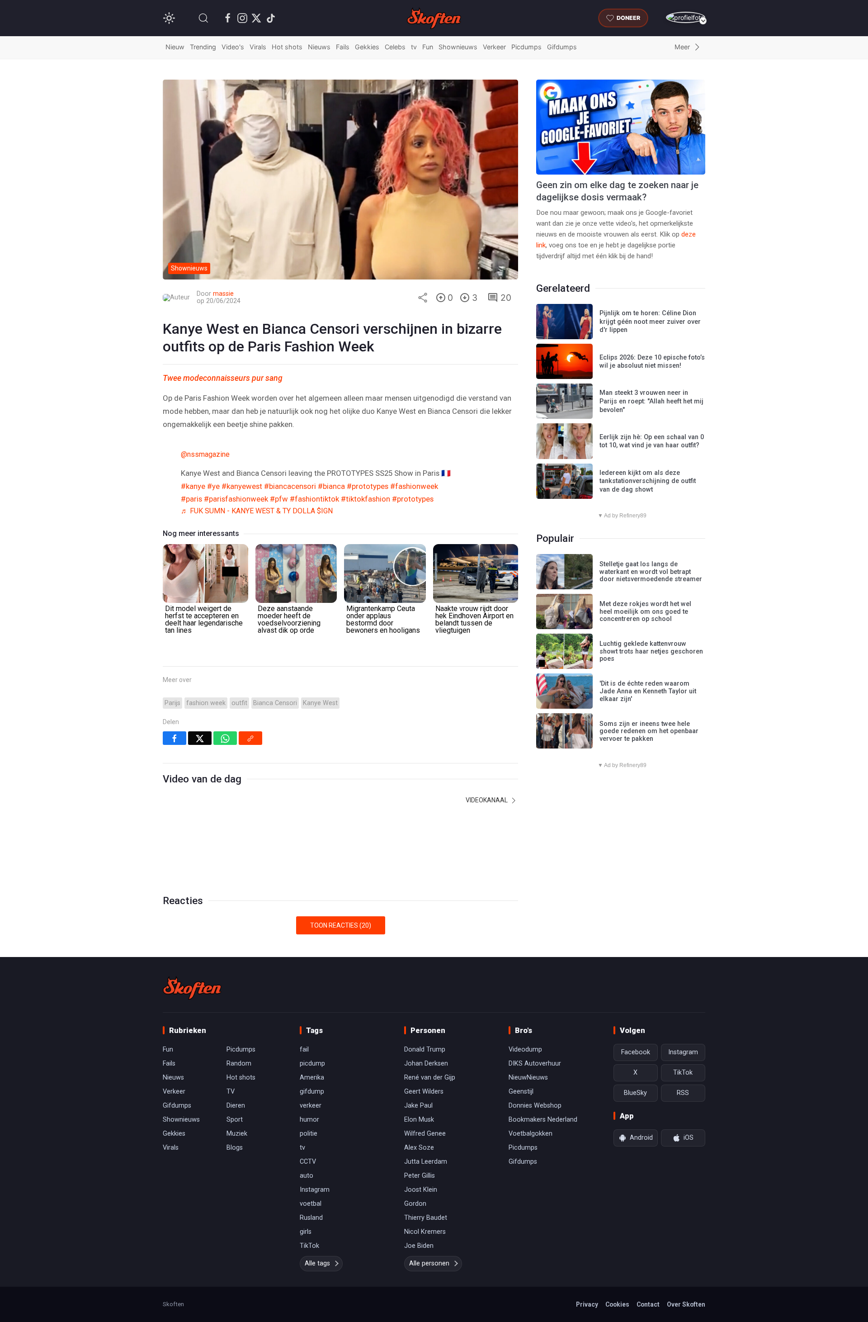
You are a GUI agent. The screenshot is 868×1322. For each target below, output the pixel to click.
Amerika (312, 1077)
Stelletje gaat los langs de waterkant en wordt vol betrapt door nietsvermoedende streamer (650, 571)
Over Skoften (686, 1304)
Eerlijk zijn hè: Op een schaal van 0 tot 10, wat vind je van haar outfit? (651, 441)
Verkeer (494, 47)
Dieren (235, 1105)
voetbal (310, 1204)
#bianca (331, 486)
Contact (648, 1304)
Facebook (635, 1052)
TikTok (309, 1246)
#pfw (279, 498)
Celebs (395, 47)
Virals (258, 47)
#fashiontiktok (314, 498)
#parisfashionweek (236, 498)
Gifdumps (562, 47)
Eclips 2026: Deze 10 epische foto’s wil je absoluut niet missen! (652, 362)
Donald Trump (424, 1049)
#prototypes (367, 486)
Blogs (234, 1147)
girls (305, 1232)
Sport (234, 1119)
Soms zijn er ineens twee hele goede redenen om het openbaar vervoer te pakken (648, 731)
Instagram (315, 1190)
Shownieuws (458, 47)
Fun (427, 47)
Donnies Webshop (535, 1105)
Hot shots (287, 47)
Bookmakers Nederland (543, 1119)
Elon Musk (419, 1119)
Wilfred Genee (425, 1133)
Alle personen (429, 1263)
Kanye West (320, 703)
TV (230, 1091)
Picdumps (526, 47)
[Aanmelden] (685, 17)
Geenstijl (521, 1091)
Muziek (236, 1133)
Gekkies (367, 47)
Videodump (525, 1049)
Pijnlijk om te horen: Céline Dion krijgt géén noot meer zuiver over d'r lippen (650, 321)
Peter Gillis (419, 1176)
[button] (203, 18)
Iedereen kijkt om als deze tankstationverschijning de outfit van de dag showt (647, 481)
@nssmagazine (205, 454)
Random (238, 1063)
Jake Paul (418, 1105)
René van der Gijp (429, 1077)
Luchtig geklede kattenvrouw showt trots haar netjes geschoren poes (651, 651)
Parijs (172, 703)
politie (308, 1133)
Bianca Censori (275, 703)
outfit (239, 703)
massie (223, 294)
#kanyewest (242, 486)
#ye (213, 486)
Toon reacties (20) (340, 925)
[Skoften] (192, 988)
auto (306, 1176)
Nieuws (319, 47)
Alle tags (317, 1263)
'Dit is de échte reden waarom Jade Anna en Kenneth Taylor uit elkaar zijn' (647, 691)
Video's (233, 47)
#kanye (193, 486)
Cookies (617, 1304)
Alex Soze (419, 1147)
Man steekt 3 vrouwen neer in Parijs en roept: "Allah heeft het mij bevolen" (651, 401)
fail (304, 1049)
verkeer (310, 1105)
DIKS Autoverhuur (535, 1063)
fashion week (206, 703)
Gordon (415, 1204)
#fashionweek (414, 486)
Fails (342, 47)
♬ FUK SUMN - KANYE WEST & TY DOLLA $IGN (257, 511)
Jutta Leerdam (425, 1162)
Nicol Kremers (425, 1232)
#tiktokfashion (365, 498)
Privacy (587, 1304)
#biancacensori (290, 486)
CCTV (308, 1162)
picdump (312, 1063)
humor (309, 1119)
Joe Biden (419, 1246)
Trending (203, 47)
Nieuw (174, 47)
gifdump (312, 1091)
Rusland (311, 1218)
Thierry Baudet (425, 1218)
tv (414, 47)
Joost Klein (420, 1190)
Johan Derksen (426, 1063)
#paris (191, 498)
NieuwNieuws (528, 1077)
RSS (683, 1093)
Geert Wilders (423, 1091)
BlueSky (635, 1093)
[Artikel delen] (422, 298)
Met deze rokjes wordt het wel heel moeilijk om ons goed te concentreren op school (645, 611)
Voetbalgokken (530, 1133)
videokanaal (487, 800)
